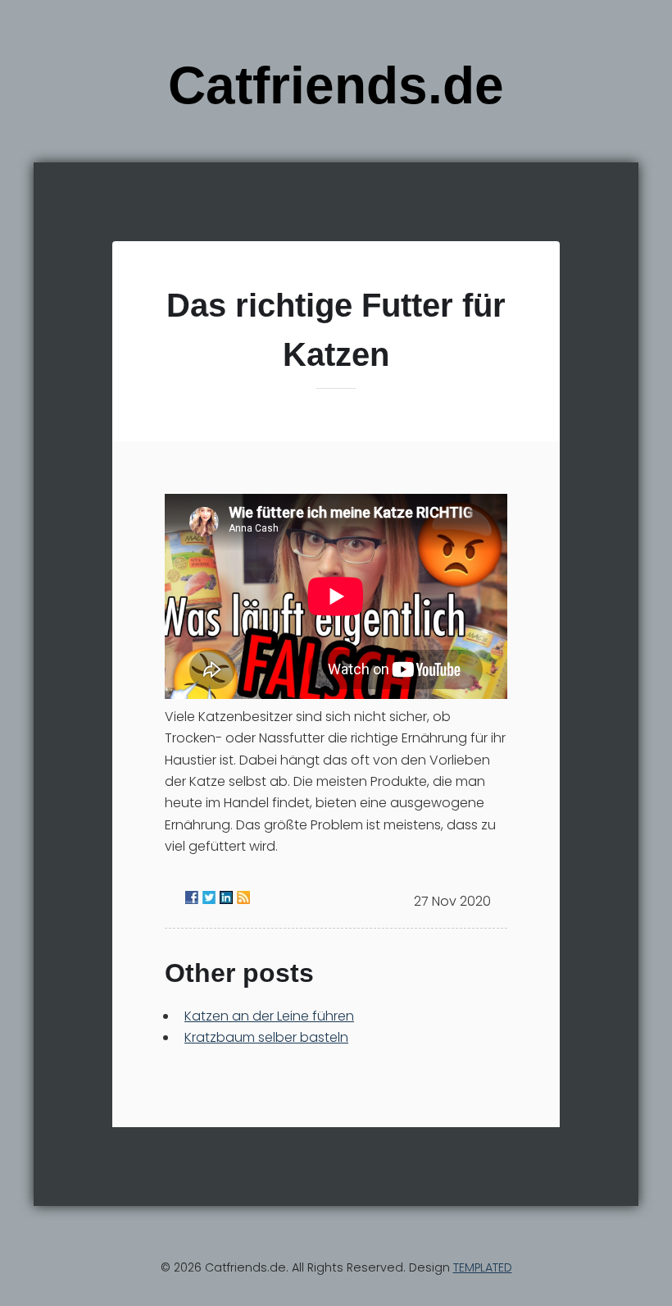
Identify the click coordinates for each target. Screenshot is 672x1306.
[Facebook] (191, 897)
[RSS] (243, 897)
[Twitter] (209, 897)
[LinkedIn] (226, 897)
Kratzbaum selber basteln (266, 1037)
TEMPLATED (482, 1267)
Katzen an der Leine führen (269, 1016)
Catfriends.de (336, 85)
